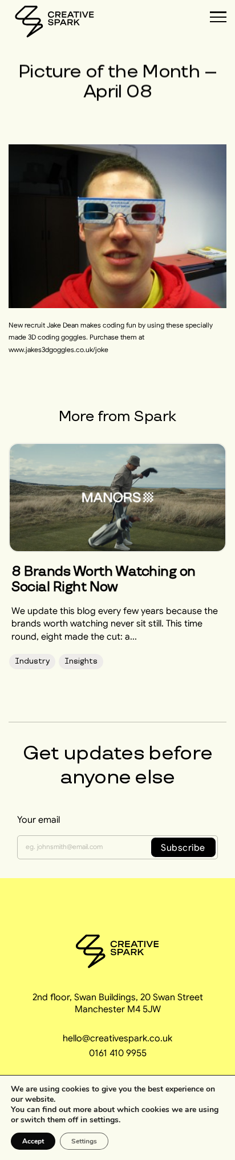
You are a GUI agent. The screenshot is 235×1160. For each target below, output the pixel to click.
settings (104, 1120)
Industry (32, 661)
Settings (84, 1141)
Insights (81, 661)
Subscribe (183, 847)
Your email (38, 819)
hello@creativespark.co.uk (117, 1037)
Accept (33, 1141)
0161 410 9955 (118, 1052)
